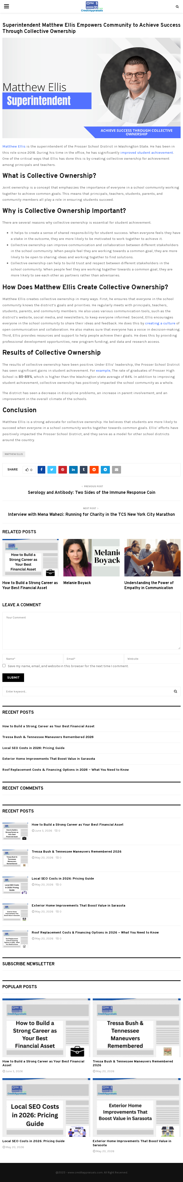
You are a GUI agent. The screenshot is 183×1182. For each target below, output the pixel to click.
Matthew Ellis (13, 146)
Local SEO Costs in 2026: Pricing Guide (33, 748)
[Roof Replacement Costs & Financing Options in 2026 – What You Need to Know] (15, 939)
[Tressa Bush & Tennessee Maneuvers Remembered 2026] (15, 858)
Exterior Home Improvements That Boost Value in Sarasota (48, 759)
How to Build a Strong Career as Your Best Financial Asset (30, 586)
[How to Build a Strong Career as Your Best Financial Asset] (15, 831)
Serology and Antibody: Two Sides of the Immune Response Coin (91, 493)
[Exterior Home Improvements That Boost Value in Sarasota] (15, 912)
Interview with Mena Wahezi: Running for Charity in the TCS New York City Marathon (91, 514)
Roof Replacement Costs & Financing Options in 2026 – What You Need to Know (65, 770)
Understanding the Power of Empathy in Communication (149, 586)
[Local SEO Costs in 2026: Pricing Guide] (15, 885)
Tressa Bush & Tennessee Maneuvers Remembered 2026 (48, 737)
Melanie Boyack (77, 583)
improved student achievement (146, 152)
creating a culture (160, 323)
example (103, 370)
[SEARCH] (175, 691)
